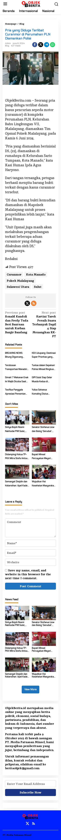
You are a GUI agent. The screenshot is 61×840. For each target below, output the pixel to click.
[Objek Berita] (31, 4)
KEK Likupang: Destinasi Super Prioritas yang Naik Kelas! (44, 355)
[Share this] (34, 44)
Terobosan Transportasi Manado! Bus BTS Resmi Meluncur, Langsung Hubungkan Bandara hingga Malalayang (16, 367)
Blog (7, 46)
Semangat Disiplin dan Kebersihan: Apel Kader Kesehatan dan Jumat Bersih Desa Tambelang (16, 484)
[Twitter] (27, 303)
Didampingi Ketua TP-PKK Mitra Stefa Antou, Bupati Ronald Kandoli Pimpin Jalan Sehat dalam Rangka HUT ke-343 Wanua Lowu (16, 457)
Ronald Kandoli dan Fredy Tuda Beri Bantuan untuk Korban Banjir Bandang (16, 322)
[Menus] (5, 4)
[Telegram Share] (46, 44)
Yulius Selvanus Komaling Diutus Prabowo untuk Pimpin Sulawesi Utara (43, 392)
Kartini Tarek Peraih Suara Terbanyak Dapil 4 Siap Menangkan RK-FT (44, 324)
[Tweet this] (40, 44)
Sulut (38, 287)
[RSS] (33, 303)
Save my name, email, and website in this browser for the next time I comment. (28, 574)
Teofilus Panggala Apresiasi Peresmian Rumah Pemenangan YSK (15, 392)
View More (30, 689)
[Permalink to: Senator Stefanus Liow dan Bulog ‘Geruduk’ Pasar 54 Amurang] (44, 417)
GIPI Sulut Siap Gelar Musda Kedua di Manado (42, 380)
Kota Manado (35, 274)
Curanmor (14, 274)
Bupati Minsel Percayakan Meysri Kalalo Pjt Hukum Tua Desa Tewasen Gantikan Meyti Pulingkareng (44, 457)
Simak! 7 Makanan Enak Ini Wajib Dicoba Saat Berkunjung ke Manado (16, 380)
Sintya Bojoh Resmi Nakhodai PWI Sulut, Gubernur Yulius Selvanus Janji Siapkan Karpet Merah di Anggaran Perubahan (16, 429)
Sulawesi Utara (18, 287)
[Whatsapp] (52, 44)
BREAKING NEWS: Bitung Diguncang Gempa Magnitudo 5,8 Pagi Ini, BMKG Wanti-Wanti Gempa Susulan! (16, 355)
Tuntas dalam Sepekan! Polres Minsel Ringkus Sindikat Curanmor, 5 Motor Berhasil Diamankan (43, 367)
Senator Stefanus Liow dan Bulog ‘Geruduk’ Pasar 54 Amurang (43, 429)
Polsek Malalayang (20, 281)
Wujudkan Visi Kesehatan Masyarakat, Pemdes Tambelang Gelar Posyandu (43, 484)
